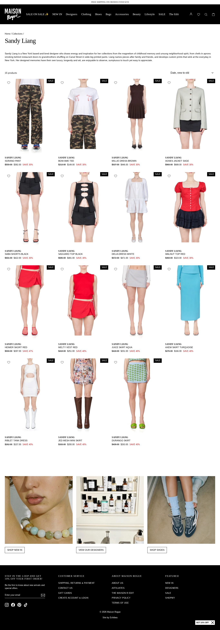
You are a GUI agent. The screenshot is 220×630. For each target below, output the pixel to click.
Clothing (86, 14)
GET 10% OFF (202, 622)
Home (7, 34)
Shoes (98, 14)
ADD (30, 150)
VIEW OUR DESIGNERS (91, 550)
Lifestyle (150, 14)
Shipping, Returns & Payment (76, 583)
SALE (162, 14)
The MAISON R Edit (123, 593)
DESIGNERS (171, 588)
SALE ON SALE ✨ (37, 14)
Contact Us (65, 588)
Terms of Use (120, 603)
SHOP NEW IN (14, 550)
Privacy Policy (121, 598)
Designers (71, 14)
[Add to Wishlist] (9, 83)
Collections (17, 34)
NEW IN (57, 14)
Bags (108, 14)
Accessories (122, 14)
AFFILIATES (118, 588)
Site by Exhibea (110, 617)
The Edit (174, 14)
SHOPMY (170, 598)
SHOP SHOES (157, 550)
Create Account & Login (73, 598)
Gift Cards (65, 593)
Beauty (137, 14)
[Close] (212, 622)
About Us (117, 583)
